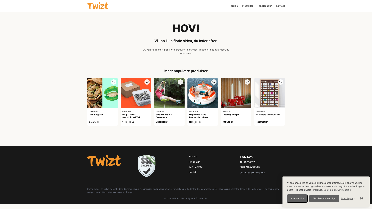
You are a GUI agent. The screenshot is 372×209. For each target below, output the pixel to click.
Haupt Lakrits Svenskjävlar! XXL (131, 115)
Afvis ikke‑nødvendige (324, 198)
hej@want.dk (253, 166)
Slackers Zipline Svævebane (164, 115)
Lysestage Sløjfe (231, 114)
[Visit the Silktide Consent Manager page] (361, 198)
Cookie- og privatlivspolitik (252, 172)
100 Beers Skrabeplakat (268, 114)
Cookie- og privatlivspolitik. (337, 189)
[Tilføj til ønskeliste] (113, 82)
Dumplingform (96, 114)
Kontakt (280, 5)
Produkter (247, 5)
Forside (234, 5)
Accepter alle (297, 198)
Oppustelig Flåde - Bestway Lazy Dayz (198, 115)
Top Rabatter (264, 5)
